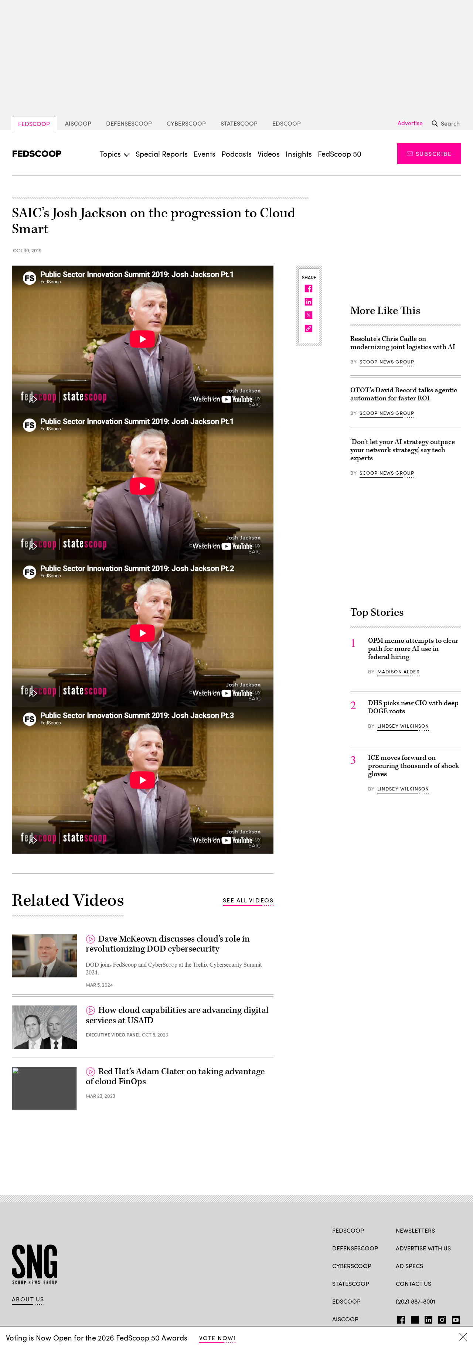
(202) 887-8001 (415, 1301)
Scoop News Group (387, 361)
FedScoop (34, 123)
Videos (269, 153)
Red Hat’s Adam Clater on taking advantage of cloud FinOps (175, 1076)
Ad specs (409, 1266)
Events (204, 153)
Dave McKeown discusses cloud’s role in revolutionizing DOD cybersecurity (168, 944)
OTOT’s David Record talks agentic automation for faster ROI (403, 394)
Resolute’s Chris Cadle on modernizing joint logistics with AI (402, 343)
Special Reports (162, 153)
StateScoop (239, 123)
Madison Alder (398, 671)
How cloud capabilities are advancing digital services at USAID (177, 1015)
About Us (28, 1299)
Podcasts (236, 153)
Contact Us (413, 1283)
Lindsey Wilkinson (403, 726)
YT (453, 1318)
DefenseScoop (129, 123)
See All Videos (248, 900)
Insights (299, 153)
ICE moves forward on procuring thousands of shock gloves (413, 766)
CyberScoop (186, 123)
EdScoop (286, 123)
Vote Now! (217, 1338)
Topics (110, 153)
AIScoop (78, 123)
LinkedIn (428, 1318)
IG (440, 1318)
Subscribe (434, 153)
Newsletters (415, 1230)
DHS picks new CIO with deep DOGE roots (413, 707)
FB (399, 1318)
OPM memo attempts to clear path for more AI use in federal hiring (413, 649)
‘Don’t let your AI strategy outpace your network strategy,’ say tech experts (402, 450)
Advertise (410, 123)
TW (413, 1318)
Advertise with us (423, 1248)
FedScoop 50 (339, 153)
